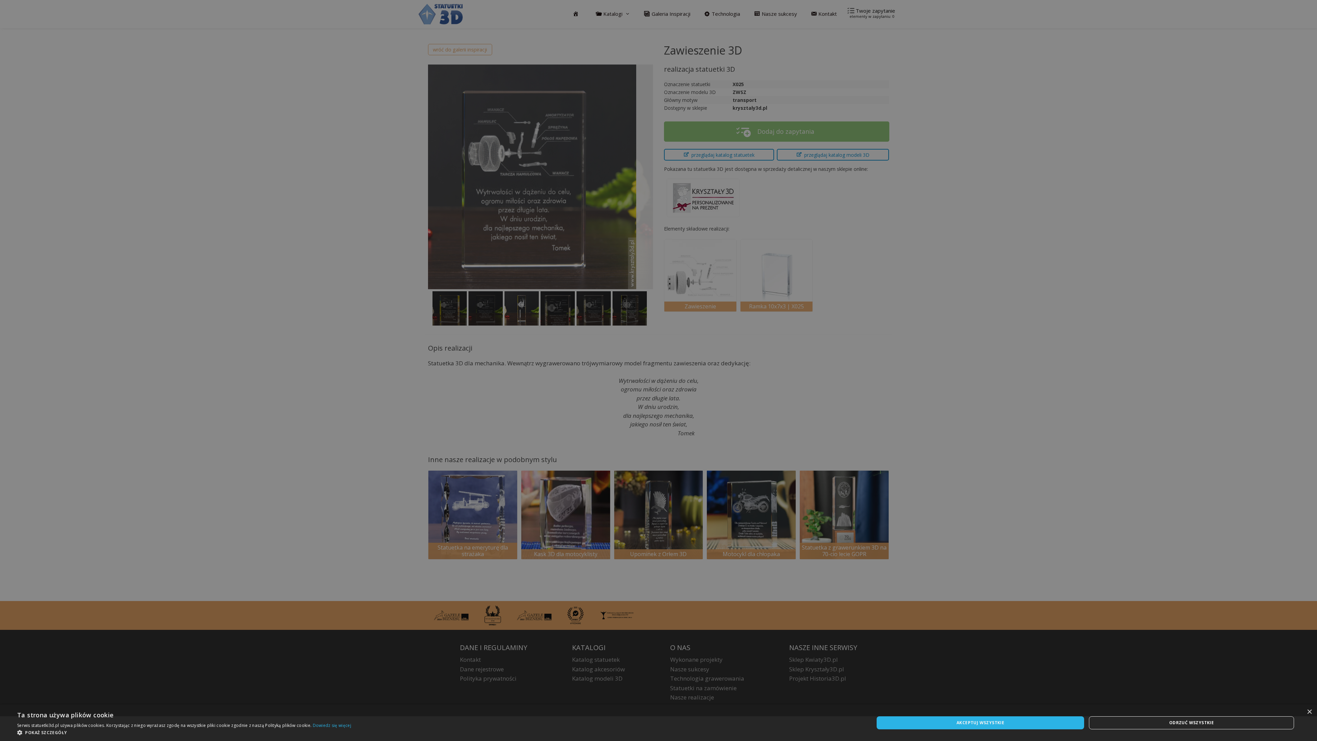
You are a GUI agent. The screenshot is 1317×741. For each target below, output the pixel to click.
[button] (184, 732)
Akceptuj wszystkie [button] (980, 723)
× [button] (1309, 712)
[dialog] (658, 723)
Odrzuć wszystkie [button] (1191, 723)
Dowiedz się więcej (332, 725)
